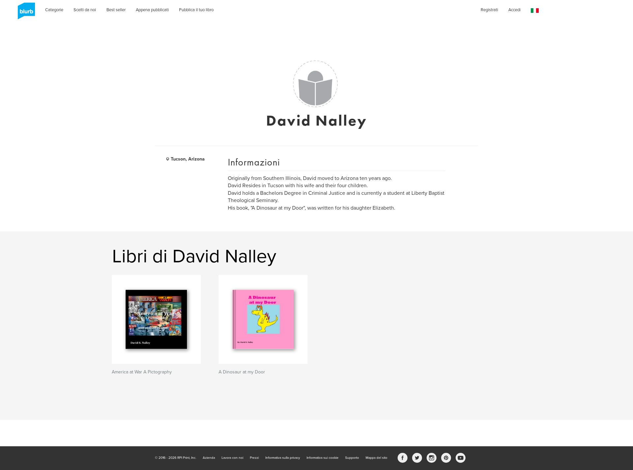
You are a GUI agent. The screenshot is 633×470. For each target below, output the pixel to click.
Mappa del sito (376, 458)
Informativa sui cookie (323, 458)
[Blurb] (24, 13)
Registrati (489, 10)
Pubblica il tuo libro (196, 10)
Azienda (209, 458)
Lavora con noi (232, 458)
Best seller (116, 10)
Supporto (352, 458)
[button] (535, 11)
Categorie (54, 10)
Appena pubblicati (152, 10)
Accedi (514, 10)
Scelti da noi (85, 10)
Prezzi (254, 458)
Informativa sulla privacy (282, 458)
